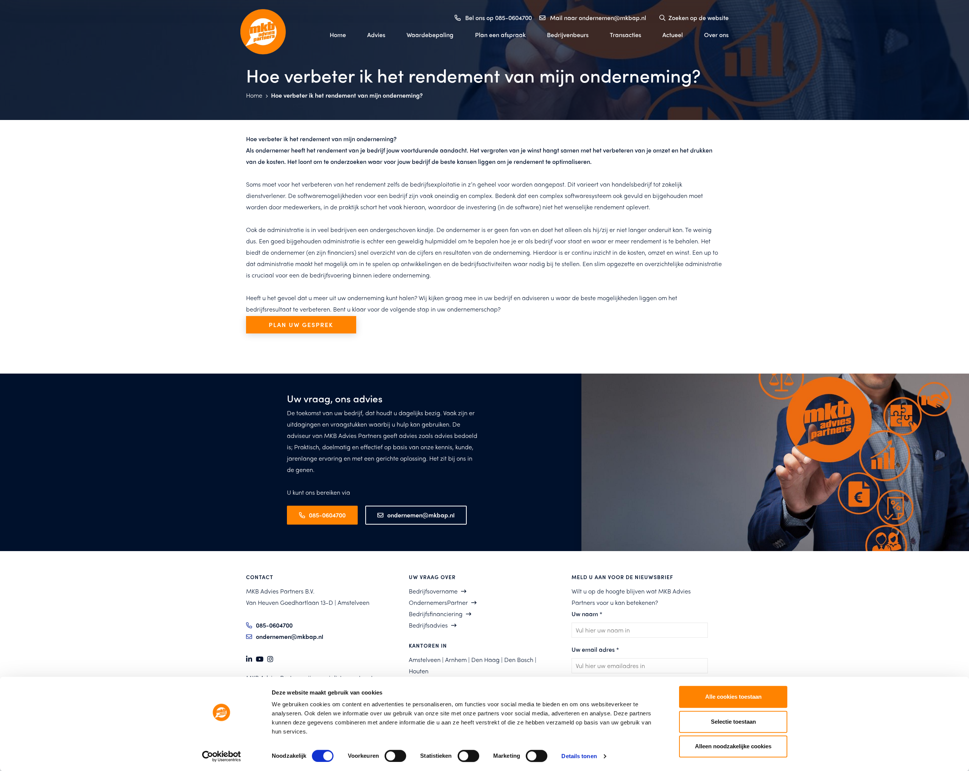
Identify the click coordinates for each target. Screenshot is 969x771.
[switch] (395, 756)
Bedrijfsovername (433, 591)
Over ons (716, 34)
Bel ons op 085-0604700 (498, 17)
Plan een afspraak (500, 34)
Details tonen (579, 756)
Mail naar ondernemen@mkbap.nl (598, 17)
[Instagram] (270, 659)
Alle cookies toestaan (733, 696)
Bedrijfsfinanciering (436, 613)
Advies (376, 34)
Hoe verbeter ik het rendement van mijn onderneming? (347, 95)
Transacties (625, 34)
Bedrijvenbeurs (568, 34)
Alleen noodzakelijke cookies (733, 746)
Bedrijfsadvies (428, 625)
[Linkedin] (249, 659)
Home (338, 34)
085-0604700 (327, 515)
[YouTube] (259, 659)
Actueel (672, 34)
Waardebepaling (430, 34)
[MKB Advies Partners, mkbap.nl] (276, 32)
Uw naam (587, 613)
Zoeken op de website (698, 17)
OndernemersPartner (438, 602)
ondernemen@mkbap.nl (421, 515)
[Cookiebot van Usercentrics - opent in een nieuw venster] (222, 756)
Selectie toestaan (733, 721)
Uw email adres (595, 649)
